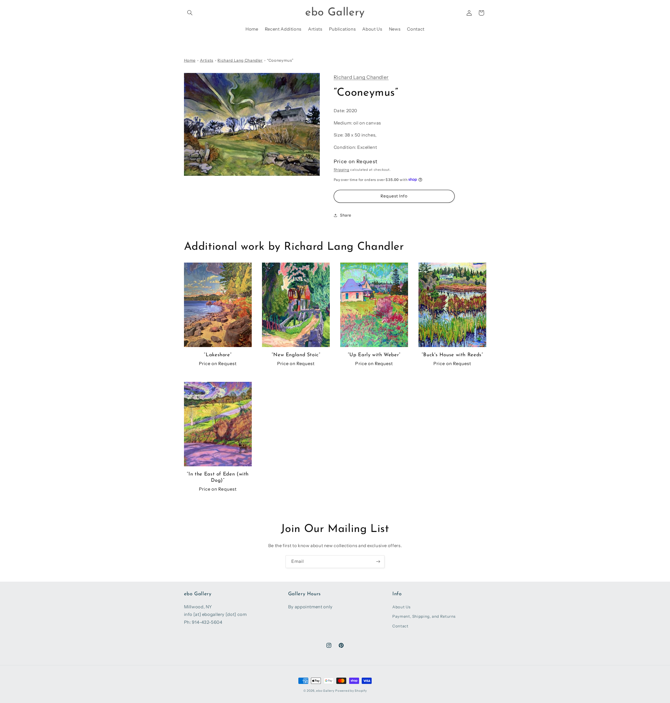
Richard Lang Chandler (240, 60)
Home (190, 60)
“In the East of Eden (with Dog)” (218, 477)
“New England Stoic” (296, 355)
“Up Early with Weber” (374, 355)
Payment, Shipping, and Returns (424, 616)
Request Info (394, 195)
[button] (190, 13)
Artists (206, 60)
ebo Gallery (325, 691)
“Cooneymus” (280, 60)
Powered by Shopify (351, 691)
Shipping (341, 169)
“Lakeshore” (217, 355)
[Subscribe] (378, 561)
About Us (401, 607)
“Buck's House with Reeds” (452, 355)
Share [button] (345, 215)
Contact (400, 626)
